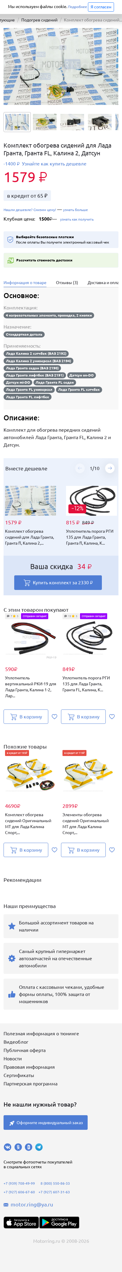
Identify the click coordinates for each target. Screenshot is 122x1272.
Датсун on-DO (81, 375)
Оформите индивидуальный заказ (50, 1122)
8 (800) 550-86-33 (55, 1183)
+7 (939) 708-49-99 (19, 1183)
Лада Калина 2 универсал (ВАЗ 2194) (38, 361)
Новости (13, 1058)
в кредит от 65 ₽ (27, 196)
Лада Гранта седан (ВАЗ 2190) (32, 368)
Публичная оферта (25, 1050)
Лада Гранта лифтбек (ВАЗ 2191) (35, 375)
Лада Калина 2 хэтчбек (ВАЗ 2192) (36, 353)
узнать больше (75, 210)
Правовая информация (29, 1067)
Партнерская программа (30, 1083)
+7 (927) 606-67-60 (19, 1192)
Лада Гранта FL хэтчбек (79, 389)
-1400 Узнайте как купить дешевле (45, 164)
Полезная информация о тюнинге (41, 1033)
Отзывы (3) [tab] (67, 282)
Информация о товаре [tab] (25, 282)
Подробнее (77, 7)
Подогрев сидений (39, 20)
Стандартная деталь (24, 334)
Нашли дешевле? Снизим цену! (30, 210)
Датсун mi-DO (18, 382)
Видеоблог (16, 1042)
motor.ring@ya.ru (32, 1204)
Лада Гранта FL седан (55, 382)
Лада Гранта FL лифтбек (27, 397)
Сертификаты (19, 1075)
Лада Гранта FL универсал (29, 389)
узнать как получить (76, 219)
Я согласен (101, 6)
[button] (110, 468)
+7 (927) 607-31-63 (54, 1192)
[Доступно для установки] (59, 1222)
